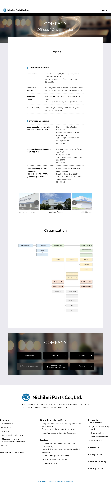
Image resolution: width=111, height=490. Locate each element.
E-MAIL (51, 82)
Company (4, 420)
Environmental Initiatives (12, 453)
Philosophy (29, 356)
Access (82, 366)
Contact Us (93, 448)
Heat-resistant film (99, 437)
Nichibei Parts (16, 10)
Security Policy (95, 469)
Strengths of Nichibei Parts (53, 420)
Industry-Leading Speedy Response (59, 433)
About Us (55, 356)
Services (44, 440)
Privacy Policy (95, 455)
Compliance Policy (97, 462)
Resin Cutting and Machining (55, 456)
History (82, 356)
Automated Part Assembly (54, 460)
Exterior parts (97, 441)
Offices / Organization (29, 366)
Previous (36, 202)
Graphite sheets (98, 433)
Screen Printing (49, 463)
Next (74, 202)
